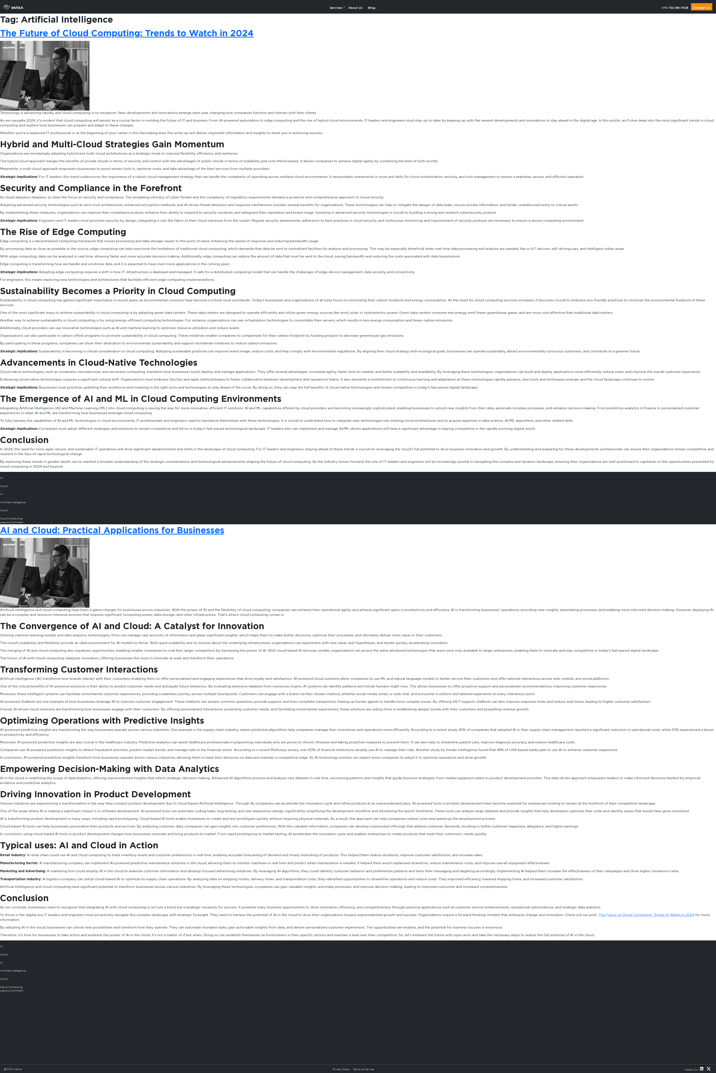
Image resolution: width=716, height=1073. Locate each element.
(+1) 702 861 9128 (675, 8)
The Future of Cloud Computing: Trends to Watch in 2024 (127, 33)
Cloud (3, 486)
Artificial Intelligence (13, 502)
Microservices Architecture (441, 1034)
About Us (355, 8)
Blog (371, 8)
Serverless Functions (437, 1047)
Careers (176, 1040)
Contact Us (701, 8)
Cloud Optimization (284, 1047)
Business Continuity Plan (288, 1053)
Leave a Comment (19, 522)
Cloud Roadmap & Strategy (289, 1040)
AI (1, 478)
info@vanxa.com (57, 1068)
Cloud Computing (11, 519)
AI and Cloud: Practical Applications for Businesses (112, 530)
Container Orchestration (440, 1040)
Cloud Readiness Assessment (291, 1034)
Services (336, 8)
